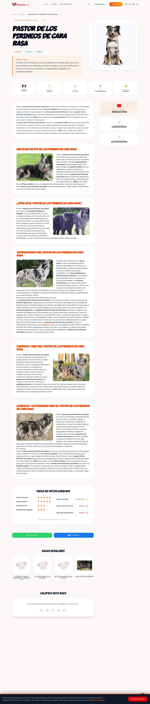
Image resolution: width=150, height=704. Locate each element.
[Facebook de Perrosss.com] (126, 4)
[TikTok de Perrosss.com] (137, 4)
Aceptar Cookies (137, 699)
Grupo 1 (22, 14)
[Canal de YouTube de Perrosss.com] (134, 4)
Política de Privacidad (97, 700)
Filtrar (54, 4)
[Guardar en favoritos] (43, 20)
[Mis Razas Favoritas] (89, 4)
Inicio (14, 14)
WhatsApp (34, 535)
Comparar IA (116, 4)
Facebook (75, 535)
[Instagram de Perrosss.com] (130, 4)
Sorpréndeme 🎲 (100, 4)
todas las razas (48, 325)
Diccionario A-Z (66, 4)
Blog (46, 4)
